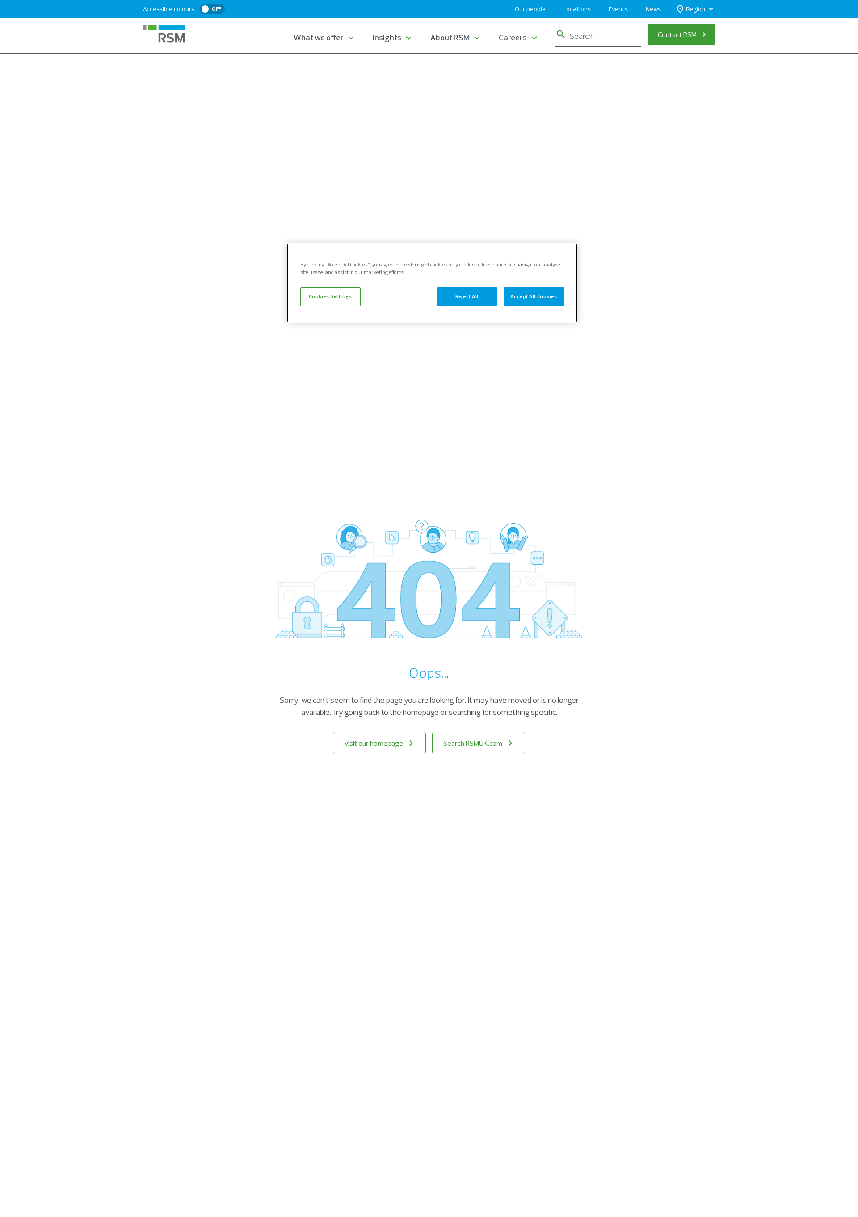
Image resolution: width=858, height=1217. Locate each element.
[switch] (212, 9)
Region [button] (695, 9)
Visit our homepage (373, 743)
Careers (513, 37)
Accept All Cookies (533, 297)
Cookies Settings (330, 297)
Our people (530, 9)
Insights (387, 37)
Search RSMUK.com (472, 743)
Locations (577, 9)
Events (618, 9)
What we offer (319, 37)
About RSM (450, 37)
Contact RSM (677, 34)
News (653, 9)
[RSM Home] (164, 34)
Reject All (467, 297)
